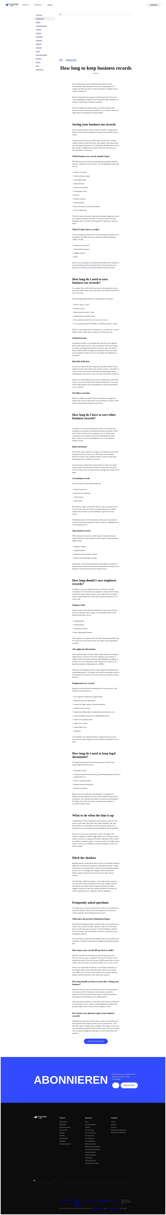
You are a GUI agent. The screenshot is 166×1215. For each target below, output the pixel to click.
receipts (88, 267)
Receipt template (90, 1144)
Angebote (38, 29)
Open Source (117, 1200)
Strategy (38, 62)
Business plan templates (92, 1146)
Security (113, 1127)
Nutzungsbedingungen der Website (105, 1200)
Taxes (37, 66)
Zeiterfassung (39, 69)
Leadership (39, 40)
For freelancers (90, 1138)
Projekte (62, 1133)
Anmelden (153, 5)
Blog (86, 1121)
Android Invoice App (91, 1163)
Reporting (38, 58)
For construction (90, 1133)
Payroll (38, 51)
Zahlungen (39, 48)
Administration (40, 18)
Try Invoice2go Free (96, 1041)
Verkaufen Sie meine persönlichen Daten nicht (77, 1202)
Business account (64, 1127)
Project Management (41, 55)
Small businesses (90, 1155)
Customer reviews (65, 1144)
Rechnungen (39, 37)
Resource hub (89, 1130)
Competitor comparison (92, 1149)
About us (114, 1124)
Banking (38, 22)
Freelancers (88, 1157)
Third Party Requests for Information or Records (118, 1131)
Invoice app (63, 1130)
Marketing (38, 44)
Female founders (90, 1152)
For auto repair (89, 1135)
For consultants (90, 1141)
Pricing (50, 5)
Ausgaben (38, 33)
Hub (61, 60)
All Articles (39, 15)
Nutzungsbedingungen (90, 1200)
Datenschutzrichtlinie (65, 1200)
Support (87, 1127)
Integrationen (63, 1138)
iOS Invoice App (90, 1160)
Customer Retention (41, 26)
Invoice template (90, 1124)
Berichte (62, 1135)
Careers (113, 1121)
